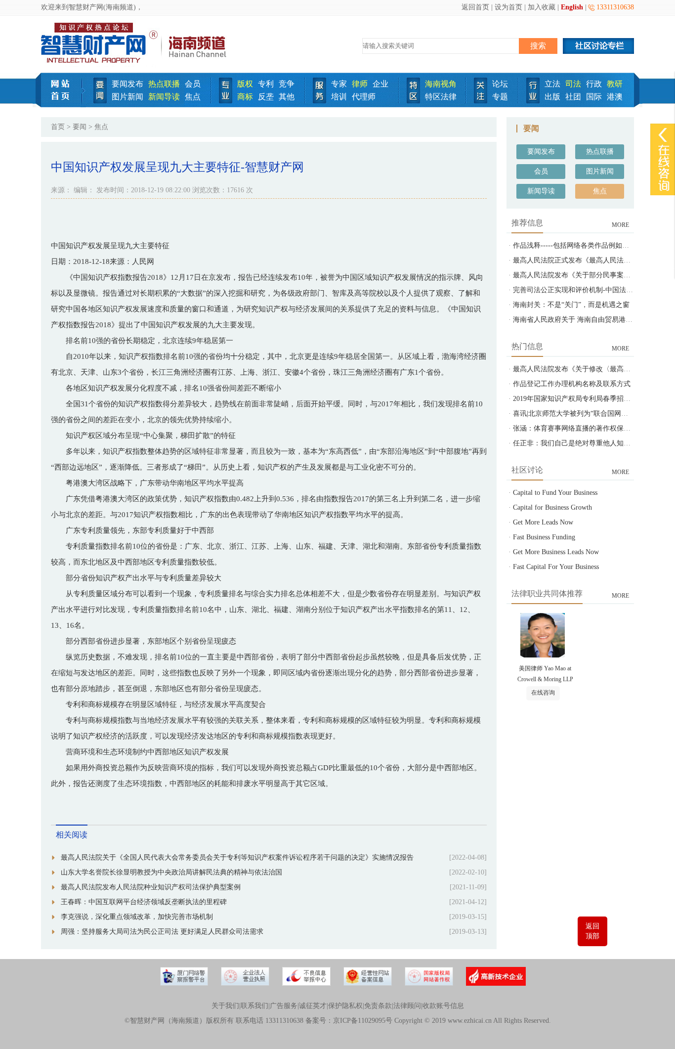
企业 (380, 84)
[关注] (480, 101)
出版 (552, 96)
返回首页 (475, 7)
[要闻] (100, 101)
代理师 (364, 96)
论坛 (500, 84)
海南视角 (441, 84)
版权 (245, 84)
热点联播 (164, 84)
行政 (594, 84)
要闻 (79, 127)
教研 (615, 84)
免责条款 (378, 1005)
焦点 (193, 96)
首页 (58, 127)
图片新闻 (127, 96)
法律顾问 (407, 1005)
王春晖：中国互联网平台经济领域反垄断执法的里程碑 (144, 902)
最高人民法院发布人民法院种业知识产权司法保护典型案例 (151, 887)
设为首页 (508, 7)
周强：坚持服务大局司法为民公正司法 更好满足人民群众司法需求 (162, 931)
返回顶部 (592, 931)
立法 (552, 84)
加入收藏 (541, 7)
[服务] (319, 101)
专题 (500, 96)
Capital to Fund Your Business (555, 492)
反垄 (266, 96)
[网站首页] (63, 105)
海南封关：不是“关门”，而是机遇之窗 (571, 304)
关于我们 (225, 1005)
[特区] (413, 101)
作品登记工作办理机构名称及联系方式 (572, 384)
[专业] (225, 101)
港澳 (615, 96)
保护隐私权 (345, 1005)
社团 (573, 96)
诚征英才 (313, 1005)
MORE (620, 224)
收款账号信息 (443, 1005)
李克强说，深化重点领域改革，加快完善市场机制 (137, 916)
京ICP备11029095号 (362, 1020)
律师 (360, 84)
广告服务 (283, 1005)
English (572, 7)
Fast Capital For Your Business (556, 566)
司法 (573, 84)
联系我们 (254, 1005)
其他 (287, 96)
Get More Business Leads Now (556, 552)
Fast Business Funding (544, 537)
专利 (266, 84)
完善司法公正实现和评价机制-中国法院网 (576, 290)
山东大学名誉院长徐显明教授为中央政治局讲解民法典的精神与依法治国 (171, 872)
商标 (245, 96)
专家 (339, 84)
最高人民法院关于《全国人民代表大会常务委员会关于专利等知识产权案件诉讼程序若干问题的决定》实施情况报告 (237, 857)
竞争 (287, 84)
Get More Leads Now (543, 522)
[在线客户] (662, 135)
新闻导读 (164, 96)
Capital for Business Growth (552, 507)
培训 (339, 96)
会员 (193, 84)
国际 (594, 96)
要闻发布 (127, 84)
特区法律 (441, 96)
